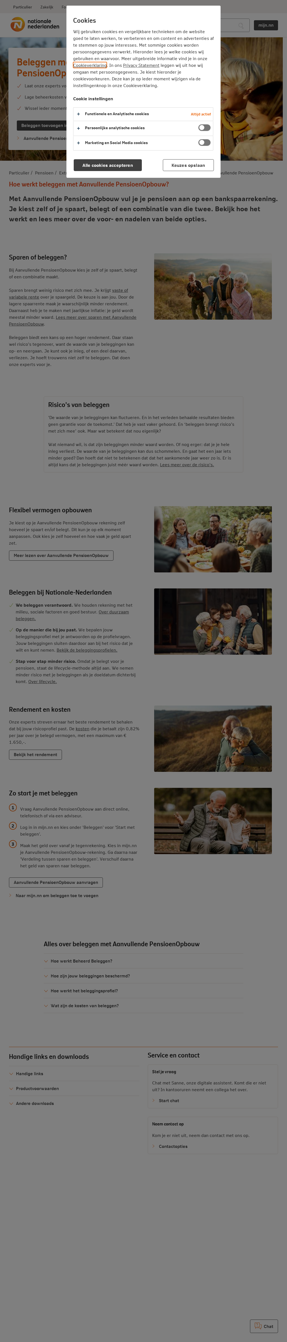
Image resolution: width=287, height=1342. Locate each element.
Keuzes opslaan (188, 165)
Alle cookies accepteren (107, 165)
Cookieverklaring (90, 65)
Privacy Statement (141, 65)
